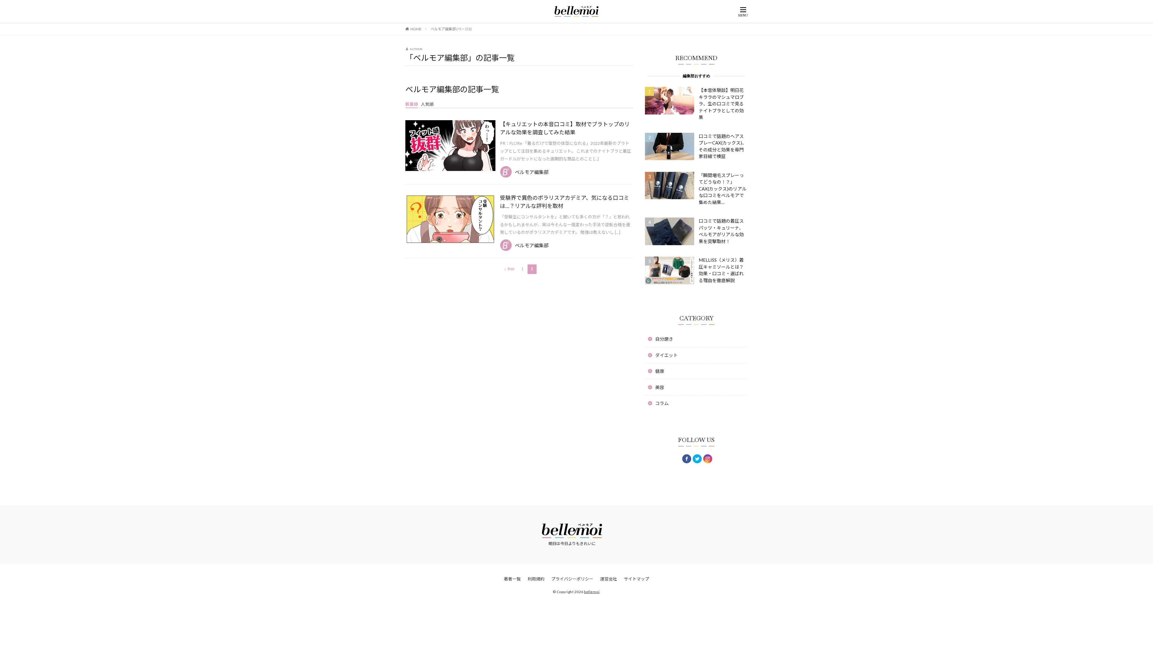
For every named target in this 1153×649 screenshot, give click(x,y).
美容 (659, 387)
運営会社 (608, 578)
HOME (416, 29)
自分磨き (664, 339)
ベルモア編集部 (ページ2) (451, 29)
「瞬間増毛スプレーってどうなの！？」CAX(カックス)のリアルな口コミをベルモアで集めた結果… (722, 188)
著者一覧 (512, 578)
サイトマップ (636, 578)
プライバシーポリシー (572, 578)
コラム (662, 403)
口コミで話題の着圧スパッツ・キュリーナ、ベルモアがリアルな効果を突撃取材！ (721, 231)
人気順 (427, 104)
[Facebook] (686, 458)
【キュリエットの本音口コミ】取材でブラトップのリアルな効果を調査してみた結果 (565, 128)
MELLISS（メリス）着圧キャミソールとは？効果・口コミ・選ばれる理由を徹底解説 (721, 270)
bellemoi (591, 592)
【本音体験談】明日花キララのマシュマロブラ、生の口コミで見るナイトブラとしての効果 (721, 103)
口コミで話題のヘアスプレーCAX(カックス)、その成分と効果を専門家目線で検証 (722, 146)
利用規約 (536, 578)
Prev (511, 269)
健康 (659, 371)
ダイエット (666, 355)
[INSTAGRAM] (707, 458)
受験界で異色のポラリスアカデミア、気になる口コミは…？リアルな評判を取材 (564, 201)
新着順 (411, 104)
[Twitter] (697, 458)
